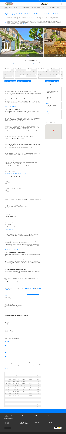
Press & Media (33, 7)
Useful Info (15, 7)
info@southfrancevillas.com (38, 410)
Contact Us (58, 7)
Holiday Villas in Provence (23, 422)
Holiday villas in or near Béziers (24, 417)
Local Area (38, 26)
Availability (20, 26)
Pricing (55, 26)
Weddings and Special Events (39, 421)
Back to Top (8, 427)
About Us (20, 7)
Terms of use (51, 421)
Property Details (29, 26)
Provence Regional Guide (30, 288)
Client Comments (47, 26)
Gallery (12, 26)
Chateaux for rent (37, 417)
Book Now (62, 26)
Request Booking (13, 81)
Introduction (4, 26)
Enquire (6, 81)
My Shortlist (59, 0)
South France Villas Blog (52, 417)
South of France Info (26, 7)
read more (24, 23)
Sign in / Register (54, 0)
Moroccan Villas (37, 422)
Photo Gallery (28, 81)
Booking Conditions (40, 7)
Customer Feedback (52, 7)
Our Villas (10, 7)
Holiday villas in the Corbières (24, 423)
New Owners (51, 422)
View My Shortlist (56, 81)
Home (6, 7)
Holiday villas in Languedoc (24, 421)
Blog (46, 7)
